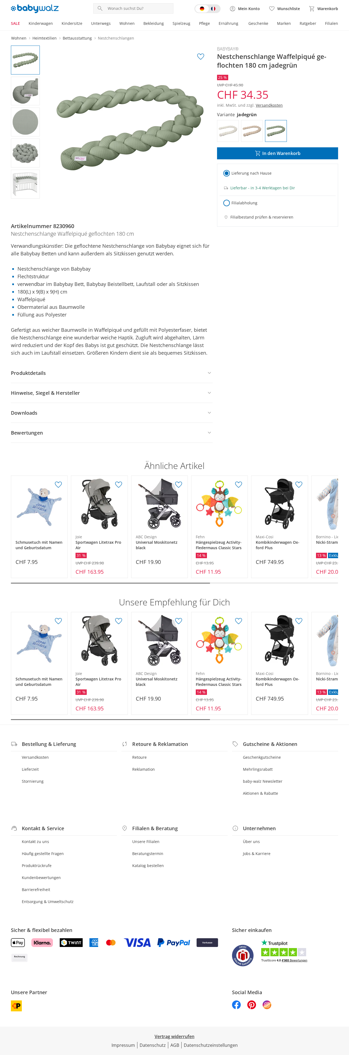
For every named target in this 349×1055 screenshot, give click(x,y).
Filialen (331, 23)
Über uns (251, 841)
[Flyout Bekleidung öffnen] (166, 24)
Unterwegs (101, 23)
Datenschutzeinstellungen (211, 1045)
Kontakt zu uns (35, 841)
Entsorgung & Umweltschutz (48, 901)
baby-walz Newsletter (262, 781)
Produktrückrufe (37, 865)
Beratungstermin (147, 853)
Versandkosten (35, 757)
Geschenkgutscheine (262, 757)
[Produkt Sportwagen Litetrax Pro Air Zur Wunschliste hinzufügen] (118, 485)
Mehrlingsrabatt (258, 769)
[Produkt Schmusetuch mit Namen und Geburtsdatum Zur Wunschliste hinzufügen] (58, 485)
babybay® (228, 49)
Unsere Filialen (146, 841)
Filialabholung (244, 202)
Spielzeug (181, 23)
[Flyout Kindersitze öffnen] (84, 24)
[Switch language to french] (207, 8)
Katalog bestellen (148, 865)
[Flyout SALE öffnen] (22, 24)
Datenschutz (153, 1045)
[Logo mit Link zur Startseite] (35, 8)
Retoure (139, 757)
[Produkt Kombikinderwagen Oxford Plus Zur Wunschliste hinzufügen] (299, 485)
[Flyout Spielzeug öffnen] (192, 24)
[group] (130, 127)
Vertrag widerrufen (174, 1036)
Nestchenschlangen (116, 38)
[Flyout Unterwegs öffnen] (113, 24)
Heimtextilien (44, 38)
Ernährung (228, 23)
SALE (15, 23)
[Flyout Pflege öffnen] (212, 24)
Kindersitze (72, 23)
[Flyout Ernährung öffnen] (240, 24)
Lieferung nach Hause (251, 173)
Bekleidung (153, 23)
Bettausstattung (77, 38)
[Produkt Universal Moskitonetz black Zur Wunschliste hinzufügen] (178, 485)
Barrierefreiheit (36, 889)
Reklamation (143, 769)
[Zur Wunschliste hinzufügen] (200, 57)
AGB (174, 1045)
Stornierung (33, 781)
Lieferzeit (30, 769)
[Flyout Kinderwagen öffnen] (55, 24)
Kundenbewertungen (41, 877)
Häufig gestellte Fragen (43, 853)
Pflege (204, 23)
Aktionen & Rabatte (260, 793)
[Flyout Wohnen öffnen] (137, 24)
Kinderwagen (41, 23)
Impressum (123, 1045)
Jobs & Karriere (256, 853)
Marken (284, 23)
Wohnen (127, 23)
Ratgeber (308, 23)
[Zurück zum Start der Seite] (342, 1015)
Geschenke (258, 23)
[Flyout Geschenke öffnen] (270, 24)
